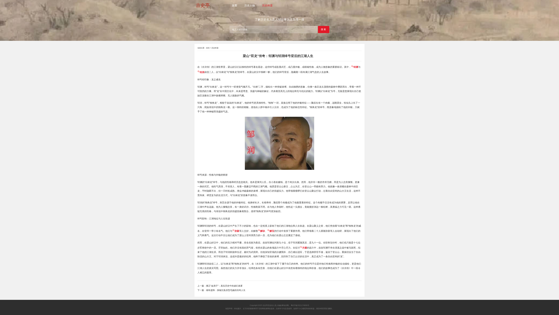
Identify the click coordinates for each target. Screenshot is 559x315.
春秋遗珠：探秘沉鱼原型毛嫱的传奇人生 (225, 290)
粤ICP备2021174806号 (300, 305)
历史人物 (249, 5)
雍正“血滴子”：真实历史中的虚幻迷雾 (224, 286)
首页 (234, 5)
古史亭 (265, 305)
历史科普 (267, 5)
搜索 (323, 29)
